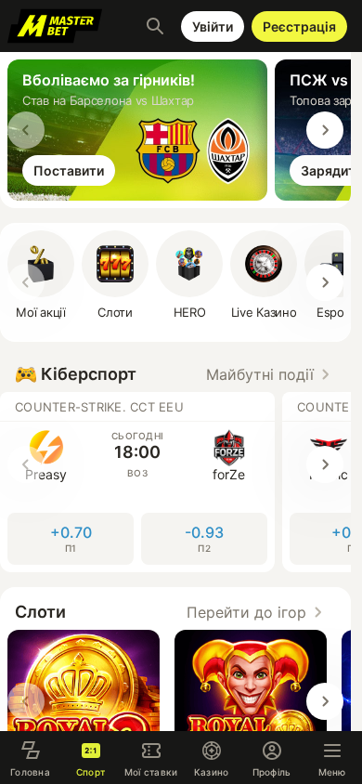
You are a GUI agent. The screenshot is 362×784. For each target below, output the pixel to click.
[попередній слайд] (26, 130)
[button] (115, 275)
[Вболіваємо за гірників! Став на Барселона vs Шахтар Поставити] (141, 195)
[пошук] (155, 26)
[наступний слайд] (324, 130)
